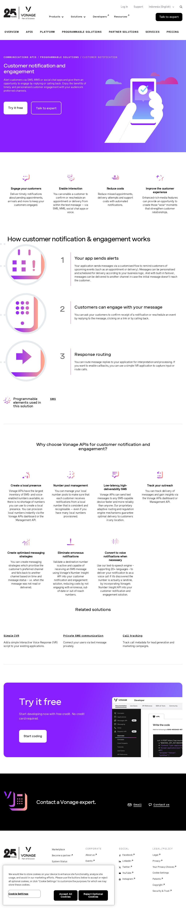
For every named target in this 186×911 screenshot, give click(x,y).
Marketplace (58, 849)
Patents (157, 879)
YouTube (126, 873)
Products (54, 16)
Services (152, 31)
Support (138, 6)
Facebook (127, 855)
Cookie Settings (161, 873)
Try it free (15, 108)
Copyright (158, 885)
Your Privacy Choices (163, 867)
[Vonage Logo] (20, 13)
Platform (47, 31)
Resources (120, 16)
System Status (59, 861)
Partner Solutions (124, 31)
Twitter (126, 867)
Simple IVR (11, 635)
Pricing (173, 31)
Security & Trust (161, 891)
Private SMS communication (83, 635)
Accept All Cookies (65, 895)
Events (89, 861)
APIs (29, 31)
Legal (155, 855)
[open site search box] (181, 6)
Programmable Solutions (82, 31)
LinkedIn (126, 861)
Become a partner (61, 855)
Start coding (33, 736)
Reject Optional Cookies (93, 895)
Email (138, 804)
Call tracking (133, 635)
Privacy (156, 861)
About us (90, 855)
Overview (12, 31)
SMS (53, 398)
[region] (58, 885)
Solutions (76, 16)
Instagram (127, 879)
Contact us (161, 804)
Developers (100, 16)
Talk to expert (169, 17)
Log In (124, 6)
